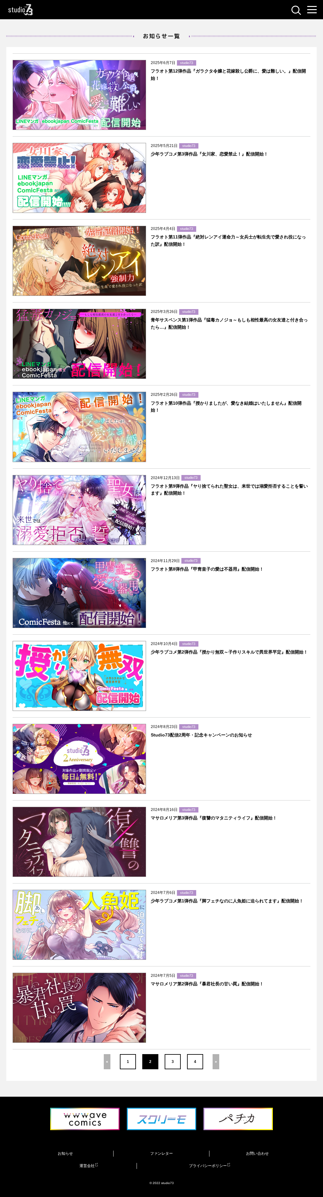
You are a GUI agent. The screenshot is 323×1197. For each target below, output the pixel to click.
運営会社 (87, 1166)
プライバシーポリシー (208, 1166)
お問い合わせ (257, 1153)
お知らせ (65, 1153)
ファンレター (161, 1153)
